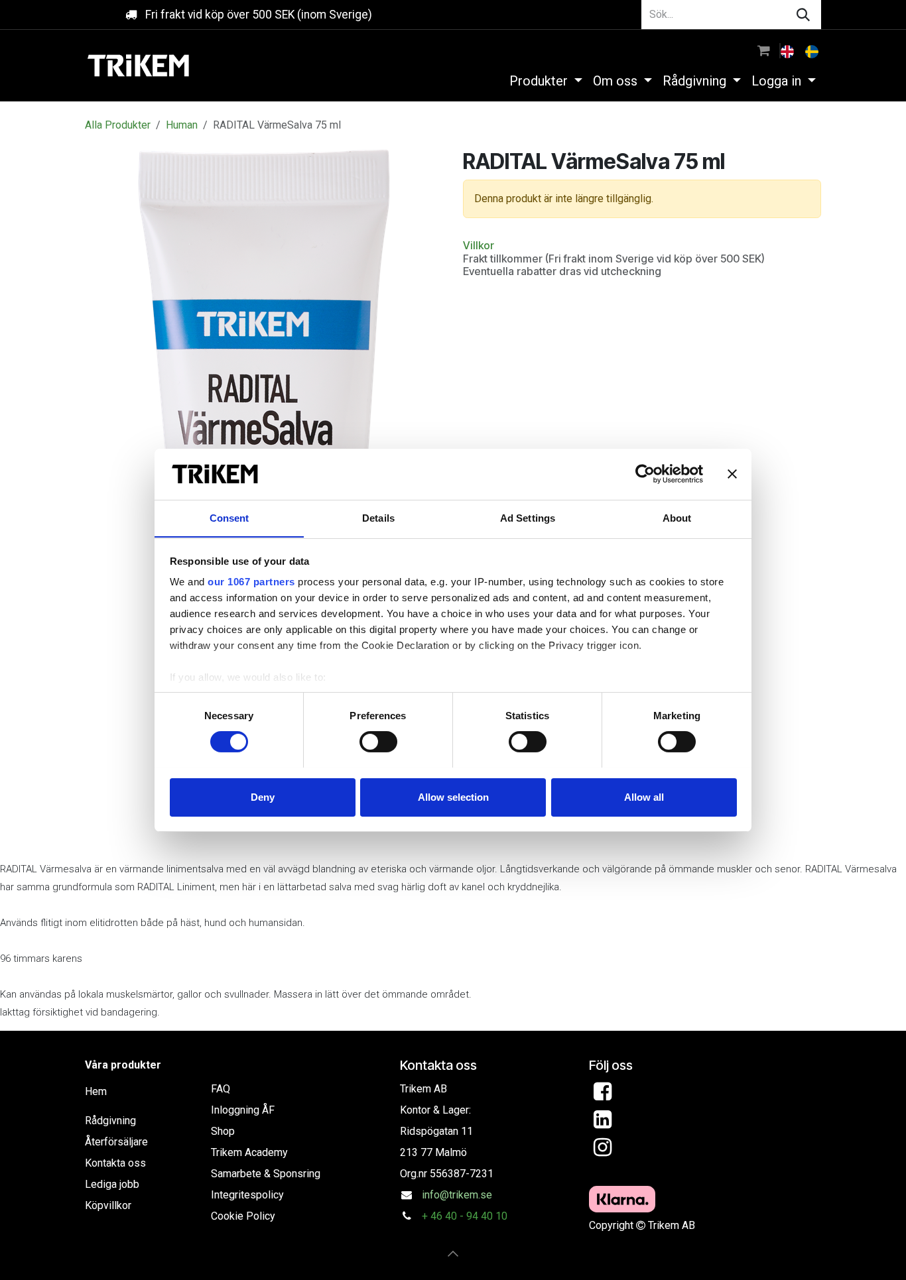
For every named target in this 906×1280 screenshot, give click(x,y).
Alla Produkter (118, 125)
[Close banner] (732, 474)
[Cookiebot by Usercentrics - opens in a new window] (645, 474)
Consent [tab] (229, 517)
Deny (263, 796)
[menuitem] (789, 50)
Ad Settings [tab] (527, 517)
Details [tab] (378, 517)
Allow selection (453, 796)
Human (182, 125)
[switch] (378, 741)
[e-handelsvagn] (763, 50)
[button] (453, 1253)
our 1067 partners (251, 581)
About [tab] (677, 517)
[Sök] (803, 14)
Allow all (644, 796)
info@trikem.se (457, 1195)
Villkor (478, 245)
